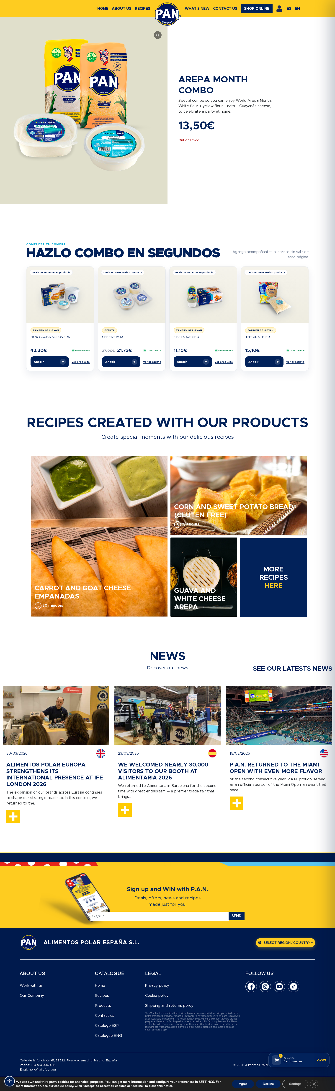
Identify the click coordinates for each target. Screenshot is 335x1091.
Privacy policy (157, 985)
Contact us (104, 1015)
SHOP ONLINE (256, 8)
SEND (237, 916)
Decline (268, 1084)
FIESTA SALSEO (186, 337)
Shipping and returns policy (169, 1005)
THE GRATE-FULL (259, 337)
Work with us (31, 985)
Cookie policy (156, 995)
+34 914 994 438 (43, 1065)
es (289, 8)
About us (121, 8)
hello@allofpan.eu (42, 1069)
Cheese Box (112, 337)
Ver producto (81, 362)
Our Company (32, 995)
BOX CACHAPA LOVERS (50, 337)
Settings (295, 1084)
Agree (243, 1084)
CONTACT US (225, 8)
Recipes (142, 8)
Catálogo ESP (107, 1026)
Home (102, 8)
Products (103, 1005)
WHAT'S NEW (197, 8)
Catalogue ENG (108, 1036)
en (297, 8)
